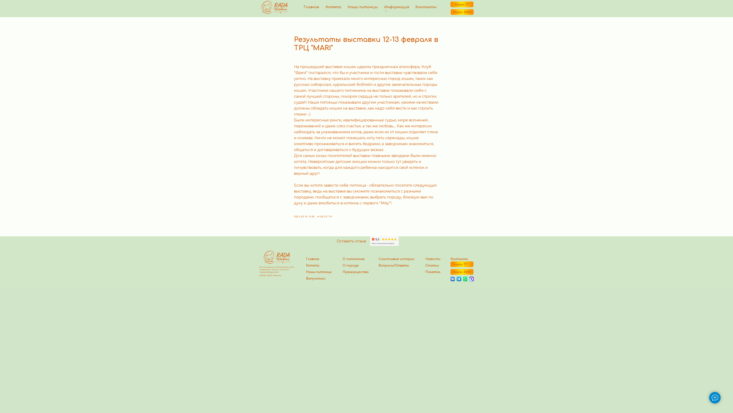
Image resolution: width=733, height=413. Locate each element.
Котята (333, 7)
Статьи (432, 265)
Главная (311, 7)
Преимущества (356, 272)
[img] (465, 279)
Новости (432, 259)
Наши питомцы (363, 7)
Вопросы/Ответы (394, 265)
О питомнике (354, 259)
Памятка (432, 272)
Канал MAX (462, 12)
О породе (351, 265)
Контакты (425, 7)
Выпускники (315, 278)
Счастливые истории (396, 259)
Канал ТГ (462, 4)
